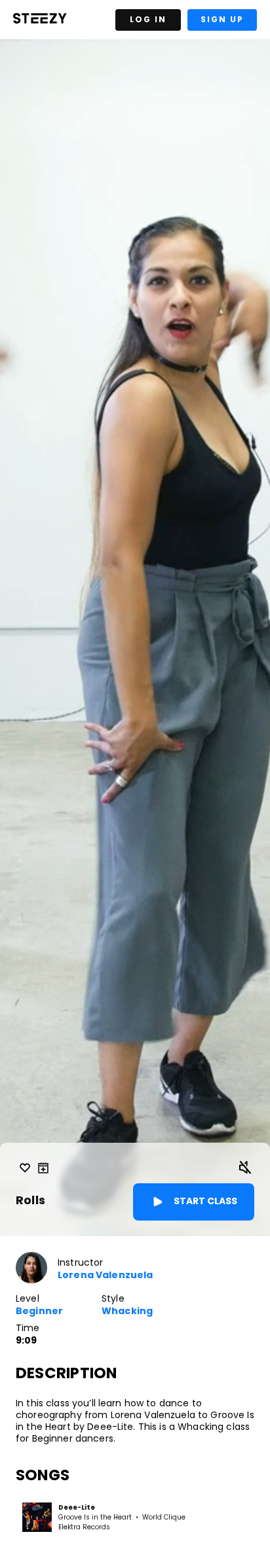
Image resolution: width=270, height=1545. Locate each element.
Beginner (39, 1311)
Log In (148, 19)
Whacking (127, 1311)
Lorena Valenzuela (105, 1275)
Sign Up (222, 19)
